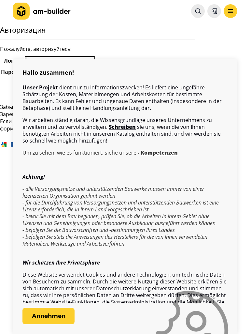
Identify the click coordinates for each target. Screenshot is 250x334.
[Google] (3, 144)
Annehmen (48, 316)
